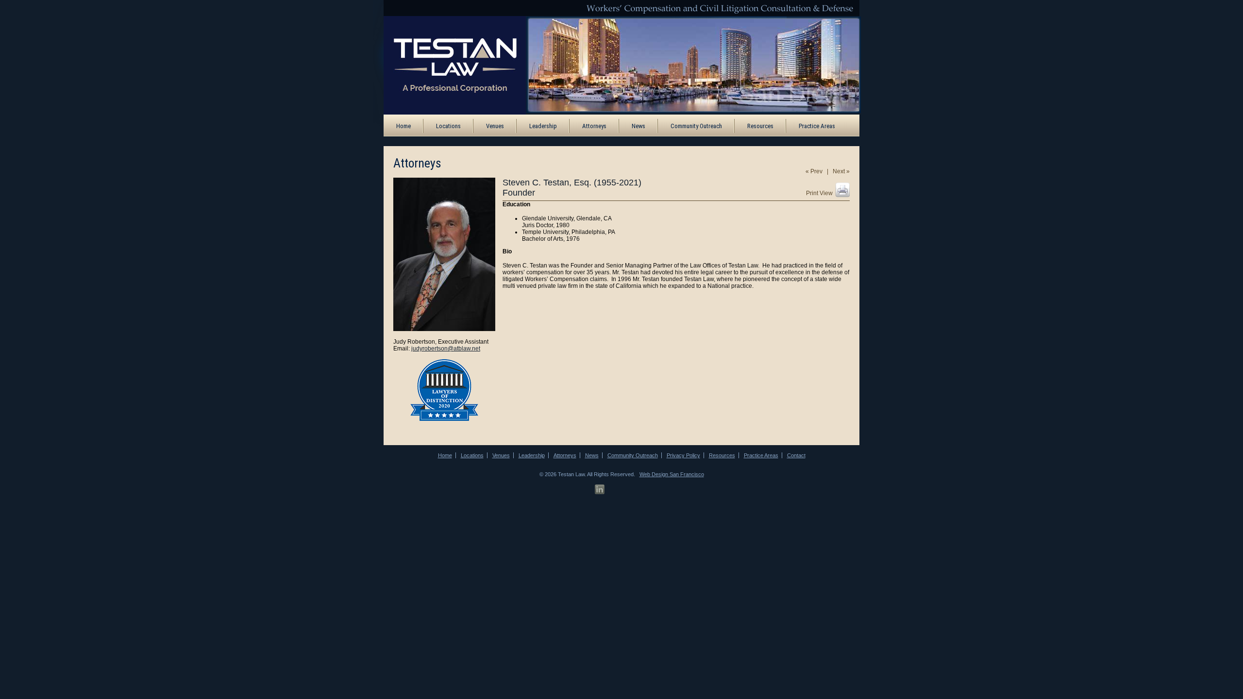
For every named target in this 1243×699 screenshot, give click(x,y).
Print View (819, 193)
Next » (841, 171)
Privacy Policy (683, 455)
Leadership (543, 126)
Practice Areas (817, 126)
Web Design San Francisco (671, 474)
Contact (796, 455)
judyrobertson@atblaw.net (445, 348)
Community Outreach (696, 126)
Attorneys (594, 126)
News (638, 126)
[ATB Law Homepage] (448, 64)
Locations (448, 126)
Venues (495, 126)
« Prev (814, 171)
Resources (760, 126)
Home (403, 126)
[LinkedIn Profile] (600, 489)
